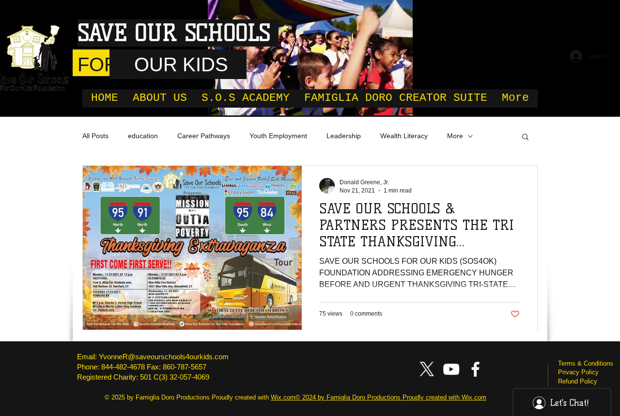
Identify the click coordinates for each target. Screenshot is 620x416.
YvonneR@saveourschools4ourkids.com (164, 356)
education (143, 136)
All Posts (95, 136)
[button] (525, 137)
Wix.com (474, 397)
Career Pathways (203, 136)
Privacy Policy (578, 372)
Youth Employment (278, 136)
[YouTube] (451, 369)
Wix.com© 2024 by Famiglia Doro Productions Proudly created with (366, 397)
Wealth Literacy (404, 136)
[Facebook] (475, 369)
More (455, 136)
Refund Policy (577, 381)
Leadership (343, 136)
